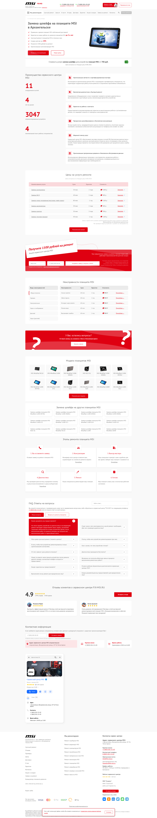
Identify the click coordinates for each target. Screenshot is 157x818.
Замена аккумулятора (38, 206)
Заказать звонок (78, 344)
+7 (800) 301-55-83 (67, 4)
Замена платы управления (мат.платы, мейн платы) (47, 200)
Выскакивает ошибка (67, 313)
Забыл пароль (65, 298)
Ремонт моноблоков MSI (72, 752)
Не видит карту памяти (68, 303)
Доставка (75, 12)
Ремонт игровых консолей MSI (74, 771)
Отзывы (69, 12)
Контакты (112, 12)
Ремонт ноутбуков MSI (71, 741)
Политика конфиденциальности (78, 806)
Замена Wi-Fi (35, 195)
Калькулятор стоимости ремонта (35, 779)
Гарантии (82, 12)
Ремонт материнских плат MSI (74, 756)
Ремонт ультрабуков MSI (72, 767)
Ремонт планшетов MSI (71, 763)
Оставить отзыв (123, 594)
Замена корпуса (36, 211)
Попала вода (65, 308)
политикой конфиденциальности (51, 267)
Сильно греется (65, 293)
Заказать (120, 190)
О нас (63, 12)
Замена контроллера (38, 190)
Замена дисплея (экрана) (39, 217)
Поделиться (104, 799)
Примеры (28, 753)
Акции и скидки (91, 12)
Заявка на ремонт (103, 12)
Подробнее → (120, 293)
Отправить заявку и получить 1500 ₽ (82, 263)
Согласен (108, 812)
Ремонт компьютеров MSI (72, 748)
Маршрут (33, 691)
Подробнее (78, 462)
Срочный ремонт (49, 12)
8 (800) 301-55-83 (108, 754)
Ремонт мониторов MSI (71, 759)
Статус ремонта (126, 12)
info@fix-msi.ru (107, 759)
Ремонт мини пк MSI (71, 774)
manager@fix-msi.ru (109, 763)
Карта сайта (29, 790)
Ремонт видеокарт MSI (71, 744)
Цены (57, 12)
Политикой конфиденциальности (63, 638)
